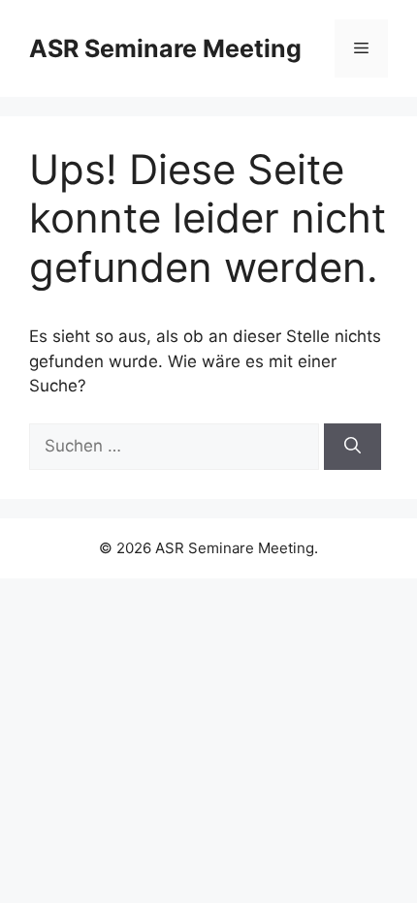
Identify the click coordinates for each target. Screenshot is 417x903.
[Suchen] (352, 446)
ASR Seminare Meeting (165, 48)
